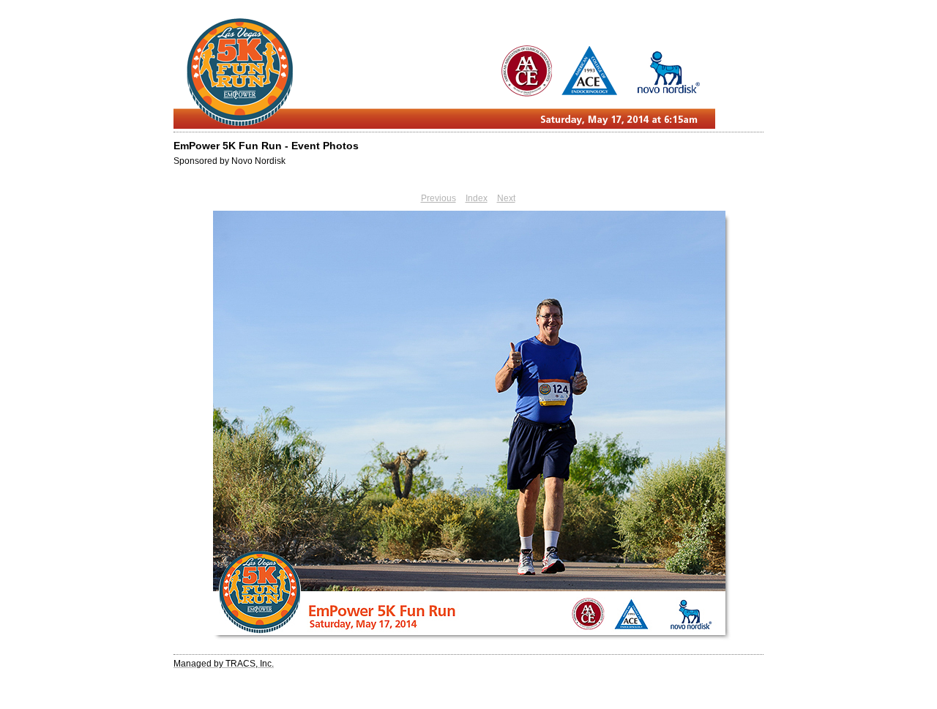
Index (477, 198)
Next (506, 198)
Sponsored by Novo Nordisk (229, 161)
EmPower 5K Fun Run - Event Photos (266, 145)
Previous (438, 198)
